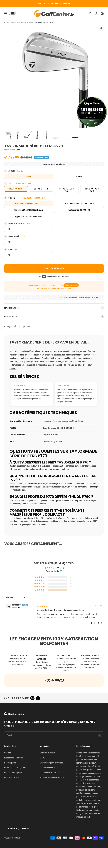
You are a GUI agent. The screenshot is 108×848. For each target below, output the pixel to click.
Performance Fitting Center (15, 767)
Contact (7, 752)
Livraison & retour (47, 752)
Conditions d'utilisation (49, 772)
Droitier (28, 176)
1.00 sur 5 (59, 568)
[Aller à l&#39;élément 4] (37, 135)
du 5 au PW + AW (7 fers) (66, 190)
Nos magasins (10, 762)
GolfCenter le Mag (11, 777)
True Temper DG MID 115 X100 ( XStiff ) (79, 203)
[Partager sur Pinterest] (24, 326)
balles (79, 780)
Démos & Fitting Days (13, 772)
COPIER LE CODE (72, 285)
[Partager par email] (28, 326)
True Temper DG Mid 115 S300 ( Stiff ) (28, 203)
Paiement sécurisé (47, 767)
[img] (42, 606)
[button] (9, 149)
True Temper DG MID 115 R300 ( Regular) (28, 210)
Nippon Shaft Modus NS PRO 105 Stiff (28, 216)
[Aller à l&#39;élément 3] (27, 135)
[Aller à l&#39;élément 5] (46, 135)
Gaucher (79, 176)
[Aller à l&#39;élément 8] (75, 138)
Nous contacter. (17, 664)
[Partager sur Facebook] (15, 326)
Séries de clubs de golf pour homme (22, 22)
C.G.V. (42, 757)
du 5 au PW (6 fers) (16, 189)
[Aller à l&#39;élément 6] (56, 138)
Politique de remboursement (52, 777)
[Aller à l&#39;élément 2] (18, 135)
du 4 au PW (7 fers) (41, 189)
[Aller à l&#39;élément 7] (65, 138)
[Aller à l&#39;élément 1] (8, 135)
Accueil (6, 22)
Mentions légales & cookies (51, 762)
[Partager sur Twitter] (19, 326)
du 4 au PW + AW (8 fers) (92, 190)
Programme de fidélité (13, 757)
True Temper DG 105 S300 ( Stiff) (79, 210)
